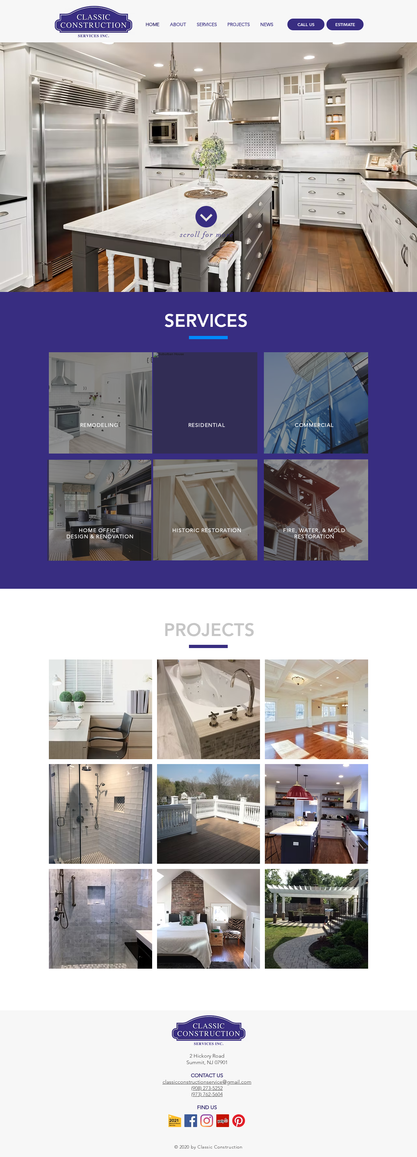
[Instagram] (206, 1120)
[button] (100, 709)
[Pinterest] (238, 1120)
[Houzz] (174, 1120)
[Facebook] (190, 1120)
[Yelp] (222, 1120)
